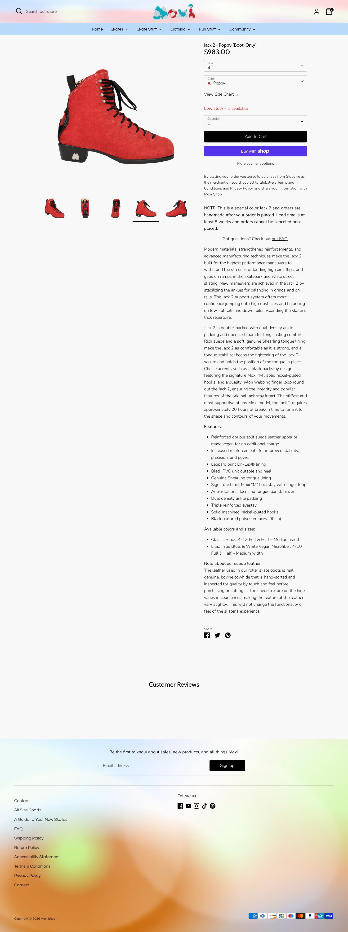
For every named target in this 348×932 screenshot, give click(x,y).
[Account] (316, 11)
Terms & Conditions (32, 866)
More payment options (255, 163)
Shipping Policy (29, 838)
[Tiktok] (204, 806)
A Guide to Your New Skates (40, 819)
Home (97, 29)
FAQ (18, 829)
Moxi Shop (48, 918)
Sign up (227, 765)
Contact (22, 801)
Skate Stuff (147, 29)
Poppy (219, 83)
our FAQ (280, 239)
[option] (115, 118)
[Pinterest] (212, 806)
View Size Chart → (221, 94)
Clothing (178, 29)
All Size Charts (27, 810)
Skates (117, 29)
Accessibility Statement (37, 857)
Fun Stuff (208, 29)
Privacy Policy (27, 875)
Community (240, 29)
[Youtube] (188, 806)
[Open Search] (19, 11)
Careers (21, 885)
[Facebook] (180, 806)
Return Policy (26, 847)
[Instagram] (196, 806)
